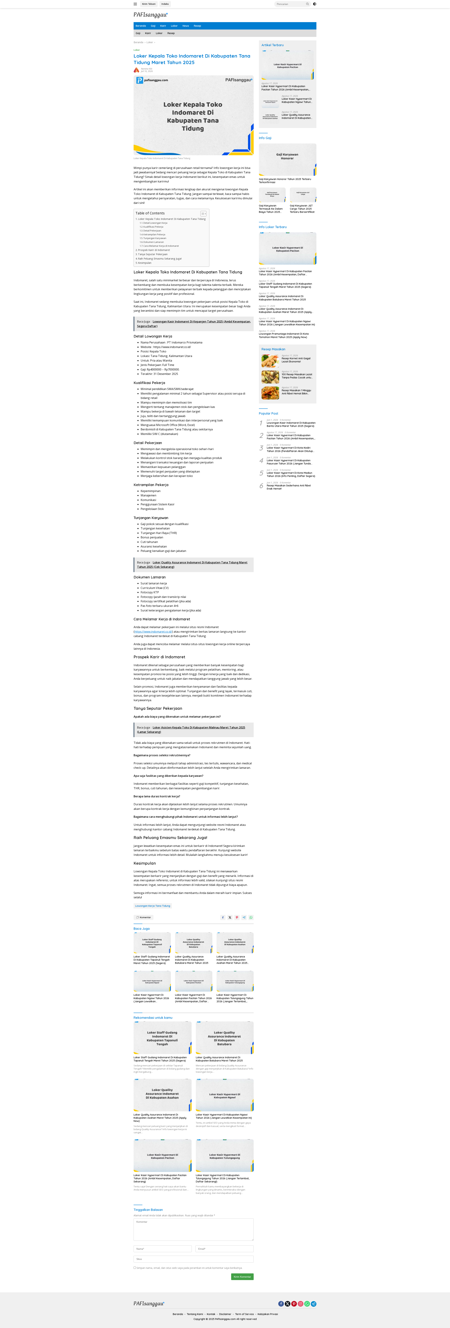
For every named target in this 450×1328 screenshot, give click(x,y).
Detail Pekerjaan (152, 230)
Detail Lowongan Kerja (155, 222)
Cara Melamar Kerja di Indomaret (161, 245)
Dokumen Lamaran (153, 242)
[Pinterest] (294, 1304)
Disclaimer (225, 1314)
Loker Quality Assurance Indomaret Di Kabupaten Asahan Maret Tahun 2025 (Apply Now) (232, 960)
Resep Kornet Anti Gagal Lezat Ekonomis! (296, 360)
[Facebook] (281, 1304)
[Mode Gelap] (314, 4)
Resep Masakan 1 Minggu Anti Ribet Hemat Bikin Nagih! (296, 392)
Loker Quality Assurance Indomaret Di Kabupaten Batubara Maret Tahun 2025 (191, 960)
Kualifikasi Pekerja (153, 226)
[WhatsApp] (307, 1304)
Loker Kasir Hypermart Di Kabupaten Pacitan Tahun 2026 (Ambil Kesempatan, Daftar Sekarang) (193, 998)
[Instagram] (300, 1304)
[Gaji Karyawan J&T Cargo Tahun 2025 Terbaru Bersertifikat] (303, 195)
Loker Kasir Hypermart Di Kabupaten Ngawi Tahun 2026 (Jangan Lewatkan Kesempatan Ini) (151, 998)
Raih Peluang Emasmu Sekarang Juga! (160, 258)
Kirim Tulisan (149, 3)
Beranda (141, 25)
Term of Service (244, 1314)
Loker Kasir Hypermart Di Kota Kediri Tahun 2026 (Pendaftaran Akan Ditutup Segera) (290, 449)
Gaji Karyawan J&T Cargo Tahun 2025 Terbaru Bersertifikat (302, 209)
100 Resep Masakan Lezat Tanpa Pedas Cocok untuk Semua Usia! (297, 376)
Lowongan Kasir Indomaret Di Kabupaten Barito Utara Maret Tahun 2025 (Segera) (291, 424)
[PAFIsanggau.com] (151, 15)
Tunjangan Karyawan (154, 238)
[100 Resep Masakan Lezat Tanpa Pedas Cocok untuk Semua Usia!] (270, 377)
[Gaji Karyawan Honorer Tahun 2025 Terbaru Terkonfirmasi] (287, 159)
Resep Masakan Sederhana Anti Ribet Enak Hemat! (289, 487)
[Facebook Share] (223, 917)
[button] (307, 4)
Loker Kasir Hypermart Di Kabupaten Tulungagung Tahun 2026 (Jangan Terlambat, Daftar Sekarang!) (235, 998)
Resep (197, 25)
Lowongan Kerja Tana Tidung (152, 905)
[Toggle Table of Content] (202, 214)
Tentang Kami (195, 1314)
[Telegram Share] (244, 917)
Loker (174, 25)
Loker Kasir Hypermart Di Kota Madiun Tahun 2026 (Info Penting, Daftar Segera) (291, 474)
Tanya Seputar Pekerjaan (153, 254)
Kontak (211, 1314)
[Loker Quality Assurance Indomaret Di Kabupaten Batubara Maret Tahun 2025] (193, 942)
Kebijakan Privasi (268, 1314)
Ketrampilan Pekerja (154, 234)
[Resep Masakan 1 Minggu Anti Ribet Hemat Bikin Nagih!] (270, 393)
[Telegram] (313, 1304)
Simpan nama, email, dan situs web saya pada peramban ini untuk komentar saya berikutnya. (189, 1268)
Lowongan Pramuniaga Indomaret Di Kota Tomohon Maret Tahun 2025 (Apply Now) (284, 335)
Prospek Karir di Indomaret (154, 250)
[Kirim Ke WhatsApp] (251, 917)
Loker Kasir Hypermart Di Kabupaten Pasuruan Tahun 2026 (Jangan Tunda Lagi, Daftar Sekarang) (289, 462)
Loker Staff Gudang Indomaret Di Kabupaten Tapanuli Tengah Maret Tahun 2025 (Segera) (152, 960)
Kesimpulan (144, 262)
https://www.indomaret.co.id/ (153, 632)
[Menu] (136, 4)
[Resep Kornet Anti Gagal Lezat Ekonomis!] (270, 361)
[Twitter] (287, 1304)
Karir (163, 25)
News (186, 25)
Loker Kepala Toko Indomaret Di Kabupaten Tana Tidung (172, 219)
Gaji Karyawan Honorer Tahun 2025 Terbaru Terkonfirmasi (285, 181)
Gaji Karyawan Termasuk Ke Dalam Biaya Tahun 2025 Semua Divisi (271, 209)
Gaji (153, 25)
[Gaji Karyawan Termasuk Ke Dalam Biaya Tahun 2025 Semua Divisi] (272, 195)
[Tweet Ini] (230, 917)
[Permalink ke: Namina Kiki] (136, 69)
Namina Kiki (146, 68)
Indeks (165, 3)
